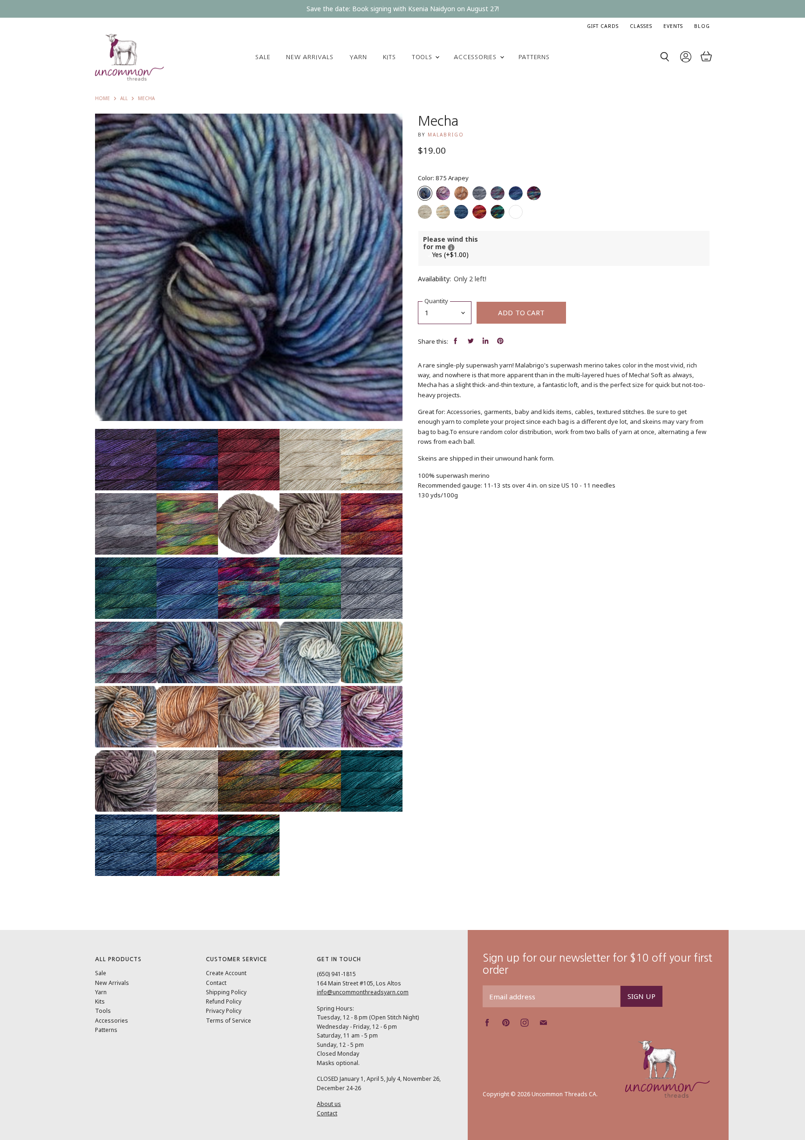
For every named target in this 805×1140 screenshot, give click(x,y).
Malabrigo (446, 134)
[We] (451, 247)
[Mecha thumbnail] (126, 459)
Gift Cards (603, 26)
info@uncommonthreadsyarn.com (363, 992)
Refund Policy (223, 1001)
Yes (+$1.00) (450, 254)
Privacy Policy (223, 1011)
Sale (262, 57)
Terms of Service (228, 1021)
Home (102, 99)
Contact (216, 983)
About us (329, 1104)
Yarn (358, 57)
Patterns (534, 57)
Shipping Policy (226, 992)
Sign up (641, 996)
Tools (423, 57)
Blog (702, 26)
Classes (641, 26)
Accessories (476, 57)
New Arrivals (309, 57)
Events (673, 26)
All (124, 99)
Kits (389, 57)
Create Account (226, 973)
